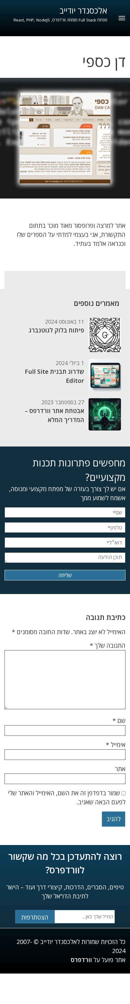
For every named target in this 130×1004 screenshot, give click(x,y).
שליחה (65, 575)
